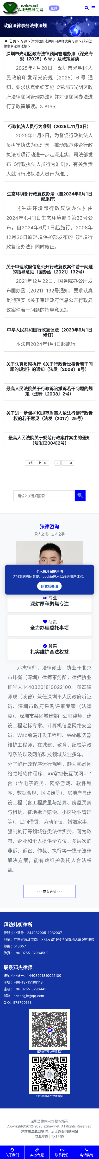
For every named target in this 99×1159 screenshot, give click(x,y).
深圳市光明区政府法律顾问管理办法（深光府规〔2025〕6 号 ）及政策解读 (49, 56)
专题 (23, 41)
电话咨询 (86, 1155)
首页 (12, 41)
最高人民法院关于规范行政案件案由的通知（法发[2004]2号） (49, 440)
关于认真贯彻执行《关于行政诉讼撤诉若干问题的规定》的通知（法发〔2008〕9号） (49, 367)
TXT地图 (57, 1136)
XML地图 (42, 1136)
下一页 (67, 463)
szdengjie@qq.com (29, 996)
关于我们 (12, 1155)
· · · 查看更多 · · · (49, 891)
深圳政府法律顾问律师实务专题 (54, 41)
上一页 (42, 463)
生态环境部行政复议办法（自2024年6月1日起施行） (49, 196)
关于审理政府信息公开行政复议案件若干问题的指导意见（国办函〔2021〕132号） (49, 269)
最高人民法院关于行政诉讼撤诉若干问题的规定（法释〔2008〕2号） (49, 391)
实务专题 (37, 1155)
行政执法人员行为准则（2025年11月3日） (49, 126)
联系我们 (61, 1155)
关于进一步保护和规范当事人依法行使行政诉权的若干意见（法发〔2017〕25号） (49, 416)
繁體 (54, 8)
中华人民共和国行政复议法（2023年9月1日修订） (49, 332)
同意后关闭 (49, 586)
